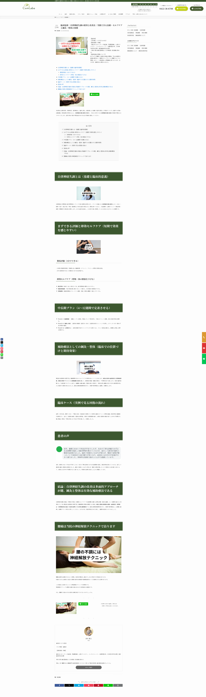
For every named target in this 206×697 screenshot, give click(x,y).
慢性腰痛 (58, 30)
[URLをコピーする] (118, 685)
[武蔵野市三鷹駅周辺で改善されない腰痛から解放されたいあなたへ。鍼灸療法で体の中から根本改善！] (29, 6)
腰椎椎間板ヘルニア (140, 35)
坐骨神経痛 (142, 30)
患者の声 (61, 84)
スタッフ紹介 (88, 667)
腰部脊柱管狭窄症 (143, 51)
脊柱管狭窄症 (130, 35)
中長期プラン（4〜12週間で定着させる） (71, 77)
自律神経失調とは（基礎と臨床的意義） (70, 67)
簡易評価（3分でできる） (68, 72)
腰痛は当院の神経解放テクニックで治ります (71, 89)
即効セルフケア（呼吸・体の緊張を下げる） (73, 75)
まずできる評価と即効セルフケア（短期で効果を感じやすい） (77, 70)
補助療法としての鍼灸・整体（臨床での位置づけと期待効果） (77, 79)
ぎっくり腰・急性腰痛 (132, 30)
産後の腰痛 (144, 32)
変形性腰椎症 (130, 32)
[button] (59, 685)
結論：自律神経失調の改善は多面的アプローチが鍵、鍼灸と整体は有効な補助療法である (85, 87)
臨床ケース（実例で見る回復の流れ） (69, 82)
